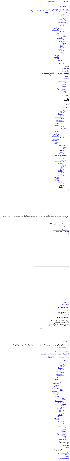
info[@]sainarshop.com (53, 1)
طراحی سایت (65, 354)
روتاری (57, 125)
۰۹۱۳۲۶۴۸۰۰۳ (51, 348)
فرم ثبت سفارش (64, 95)
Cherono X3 (55, 140)
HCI (61, 52)
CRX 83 (60, 50)
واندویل (64, 43)
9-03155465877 (61, 348)
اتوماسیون (63, 19)
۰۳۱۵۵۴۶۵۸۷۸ (65, 1)
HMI (61, 112)
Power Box (56, 131)
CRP (61, 44)
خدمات (64, 20)
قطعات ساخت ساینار (60, 155)
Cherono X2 (55, 139)
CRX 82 (60, 49)
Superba (60, 163)
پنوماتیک (60, 39)
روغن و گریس (62, 34)
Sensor (60, 118)
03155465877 (65, 9)
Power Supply (58, 117)
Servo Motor (59, 121)
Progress (56, 26)
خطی (57, 123)
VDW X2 (56, 33)
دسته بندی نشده (61, 22)
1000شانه (56, 55)
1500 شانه (56, 58)
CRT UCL (59, 47)
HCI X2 (60, 53)
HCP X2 (60, 60)
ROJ (61, 31)
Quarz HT (56, 142)
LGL (61, 25)
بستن (67, 104)
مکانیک (60, 41)
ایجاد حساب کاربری (63, 453)
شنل (61, 152)
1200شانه (56, 57)
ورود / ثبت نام (62, 439)
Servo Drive (59, 120)
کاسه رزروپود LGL (62, 307)
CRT (61, 46)
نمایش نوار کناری (64, 229)
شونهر (64, 36)
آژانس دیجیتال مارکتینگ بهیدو (49, 354)
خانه (68, 223)
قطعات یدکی (55, 30)
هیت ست (63, 160)
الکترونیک (59, 38)
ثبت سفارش (65, 220)
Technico (56, 28)
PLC (61, 115)
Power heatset (58, 161)
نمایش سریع (65, 304)
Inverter (60, 114)
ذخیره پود (63, 23)
